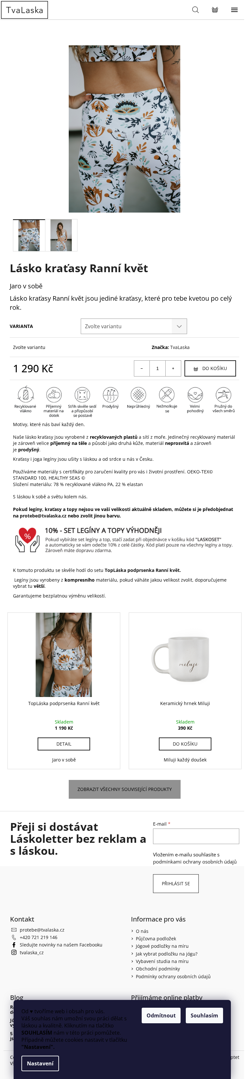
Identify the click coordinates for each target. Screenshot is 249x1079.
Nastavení (40, 1063)
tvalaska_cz (32, 952)
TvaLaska (180, 347)
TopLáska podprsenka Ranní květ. (142, 570)
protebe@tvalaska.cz (42, 930)
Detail (63, 744)
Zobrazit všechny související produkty (124, 789)
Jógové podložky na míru (162, 946)
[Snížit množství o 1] (142, 368)
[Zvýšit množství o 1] (173, 368)
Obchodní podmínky (158, 969)
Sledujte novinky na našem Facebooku (61, 945)
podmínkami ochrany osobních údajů (195, 861)
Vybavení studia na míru (162, 961)
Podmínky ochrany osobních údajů (173, 976)
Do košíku (214, 368)
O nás (142, 931)
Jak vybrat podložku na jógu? (166, 954)
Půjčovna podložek (156, 938)
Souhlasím (204, 1015)
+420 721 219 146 (38, 937)
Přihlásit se (176, 883)
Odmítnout (161, 1015)
